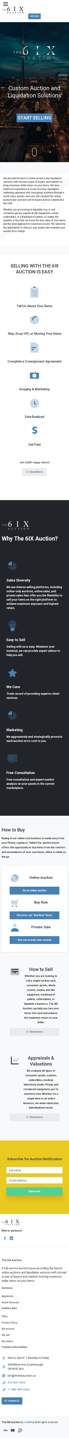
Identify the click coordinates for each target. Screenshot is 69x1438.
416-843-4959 (16, 1382)
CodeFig (29, 1422)
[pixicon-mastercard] (12, 1430)
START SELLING (34, 118)
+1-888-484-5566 (18, 1389)
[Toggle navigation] (5, 4)
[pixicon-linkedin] (11, 1238)
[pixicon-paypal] (20, 1430)
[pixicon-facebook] (5, 1238)
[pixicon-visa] (5, 1430)
